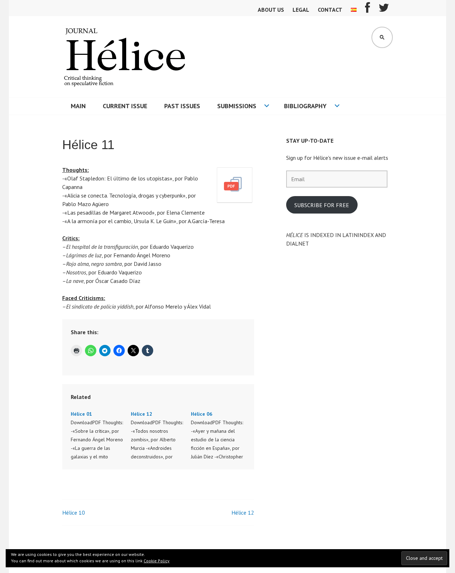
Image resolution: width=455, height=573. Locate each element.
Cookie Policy (157, 560)
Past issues (182, 106)
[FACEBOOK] (367, 10)
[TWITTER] (384, 10)
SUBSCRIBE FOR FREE (321, 205)
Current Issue (125, 106)
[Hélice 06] (221, 435)
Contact (330, 9)
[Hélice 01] (101, 435)
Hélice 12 (242, 512)
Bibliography (305, 106)
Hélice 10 (73, 512)
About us (271, 9)
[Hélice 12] (161, 435)
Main (78, 106)
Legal (301, 9)
